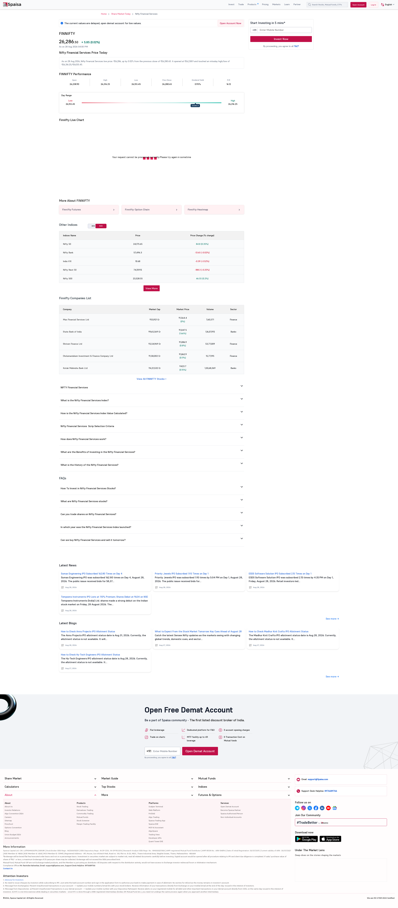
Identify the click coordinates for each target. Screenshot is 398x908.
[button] (387, 5)
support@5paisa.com (318, 779)
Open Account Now (230, 23)
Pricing (265, 4)
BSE (93, 226)
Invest (231, 4)
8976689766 (331, 791)
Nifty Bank (68, 252)
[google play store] (306, 840)
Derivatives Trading (85, 810)
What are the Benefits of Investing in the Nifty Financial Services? (98, 451)
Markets (276, 4)
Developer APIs (155, 838)
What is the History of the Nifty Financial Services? (89, 464)
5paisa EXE (153, 824)
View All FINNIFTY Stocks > (151, 378)
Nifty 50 (67, 244)
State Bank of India (72, 331)
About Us (9, 806)
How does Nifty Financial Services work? (83, 439)
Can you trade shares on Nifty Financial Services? (88, 514)
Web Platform (154, 810)
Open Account (358, 5)
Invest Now (281, 39)
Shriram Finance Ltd (72, 343)
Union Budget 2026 (13, 834)
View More (152, 288)
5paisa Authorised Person (232, 813)
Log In (373, 5)
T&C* (296, 46)
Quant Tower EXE (156, 841)
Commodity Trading (85, 813)
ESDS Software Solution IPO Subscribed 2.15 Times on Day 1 (280, 573)
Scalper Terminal (156, 806)
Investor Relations (12, 810)
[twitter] (309, 808)
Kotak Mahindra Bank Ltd (75, 368)
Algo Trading (154, 817)
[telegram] (297, 808)
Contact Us (8, 868)
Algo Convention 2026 (14, 813)
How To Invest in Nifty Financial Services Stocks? (88, 488)
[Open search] (309, 5)
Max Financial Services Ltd (76, 319)
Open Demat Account (200, 751)
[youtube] (328, 808)
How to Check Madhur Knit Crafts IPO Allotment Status (278, 631)
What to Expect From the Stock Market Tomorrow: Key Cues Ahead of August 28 (198, 631)
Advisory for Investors (14, 880)
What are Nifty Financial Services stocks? (84, 501)
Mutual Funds (82, 817)
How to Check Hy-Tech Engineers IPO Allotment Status (90, 654)
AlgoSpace (153, 831)
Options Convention (13, 827)
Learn (287, 4)
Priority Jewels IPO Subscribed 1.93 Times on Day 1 (181, 573)
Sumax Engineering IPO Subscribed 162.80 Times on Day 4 (91, 573)
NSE (101, 226)
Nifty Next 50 (69, 269)
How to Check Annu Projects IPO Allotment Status (88, 631)
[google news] (334, 808)
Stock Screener (83, 820)
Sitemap (8, 820)
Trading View (154, 834)
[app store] (330, 840)
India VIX (67, 261)
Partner (297, 4)
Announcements (12, 838)
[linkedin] (322, 808)
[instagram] (303, 808)
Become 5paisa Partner (231, 810)
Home (104, 13)
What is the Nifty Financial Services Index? (85, 400)
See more (331, 618)
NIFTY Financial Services (74, 387)
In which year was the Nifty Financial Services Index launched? (96, 527)
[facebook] (316, 808)
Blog (7, 831)
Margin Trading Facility (86, 824)
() (90, 42)
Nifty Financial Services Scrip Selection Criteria (87, 426)
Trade (241, 4)
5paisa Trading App (157, 820)
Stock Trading (82, 806)
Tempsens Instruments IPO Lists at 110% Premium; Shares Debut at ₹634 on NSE (104, 596)
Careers (8, 817)
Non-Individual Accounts (231, 817)
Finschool (9, 824)
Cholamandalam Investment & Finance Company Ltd (88, 356)
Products (252, 4)
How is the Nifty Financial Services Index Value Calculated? (94, 413)
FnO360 (152, 813)
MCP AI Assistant (156, 827)
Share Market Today (121, 13)
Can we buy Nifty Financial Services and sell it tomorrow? (93, 539)
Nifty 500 (67, 278)
